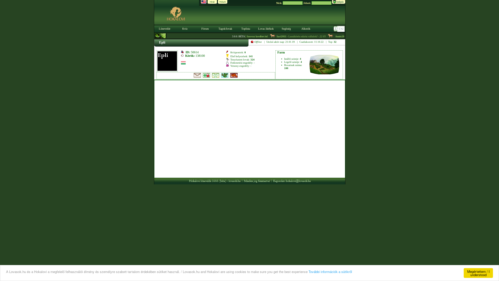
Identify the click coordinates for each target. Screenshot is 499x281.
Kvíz (185, 28)
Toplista (245, 28)
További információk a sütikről (330, 271)
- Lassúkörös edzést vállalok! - (296, 36)
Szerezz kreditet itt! (252, 36)
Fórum (205, 28)
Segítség (286, 28)
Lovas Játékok (266, 28)
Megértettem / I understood (478, 273)
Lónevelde (164, 28)
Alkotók (305, 28)
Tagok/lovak (225, 28)
